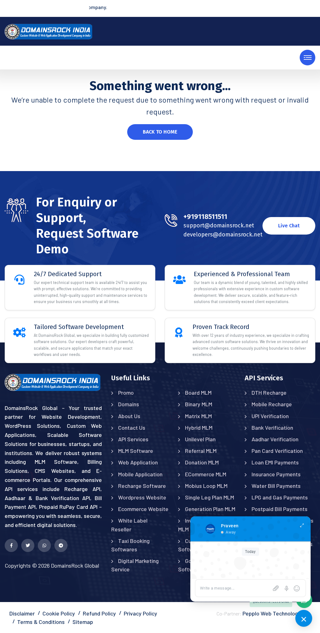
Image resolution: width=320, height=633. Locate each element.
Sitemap (82, 621)
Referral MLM (201, 450)
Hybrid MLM (198, 427)
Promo (126, 392)
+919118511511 (205, 216)
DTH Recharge (269, 392)
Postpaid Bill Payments (280, 508)
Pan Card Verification (277, 450)
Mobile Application (140, 474)
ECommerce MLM (205, 474)
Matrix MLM (198, 416)
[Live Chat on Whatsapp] (44, 545)
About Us (129, 416)
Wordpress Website (142, 497)
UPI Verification (270, 416)
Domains (128, 404)
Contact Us (131, 427)
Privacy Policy (140, 613)
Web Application (138, 462)
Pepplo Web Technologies (273, 613)
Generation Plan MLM (210, 508)
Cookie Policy (58, 613)
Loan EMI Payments (275, 462)
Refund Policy (99, 613)
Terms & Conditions (41, 621)
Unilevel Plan (200, 439)
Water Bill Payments (276, 485)
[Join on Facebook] (11, 545)
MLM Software (135, 450)
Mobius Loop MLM (206, 485)
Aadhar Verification (275, 439)
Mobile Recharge (272, 404)
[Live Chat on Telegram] (61, 545)
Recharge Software (142, 485)
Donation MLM (202, 462)
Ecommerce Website (143, 508)
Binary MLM (198, 404)
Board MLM (198, 392)
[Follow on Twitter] (27, 545)
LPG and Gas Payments (280, 497)
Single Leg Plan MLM (209, 497)
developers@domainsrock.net (222, 234)
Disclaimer (22, 613)
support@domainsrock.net (218, 225)
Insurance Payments (276, 474)
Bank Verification (272, 427)
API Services (133, 439)
